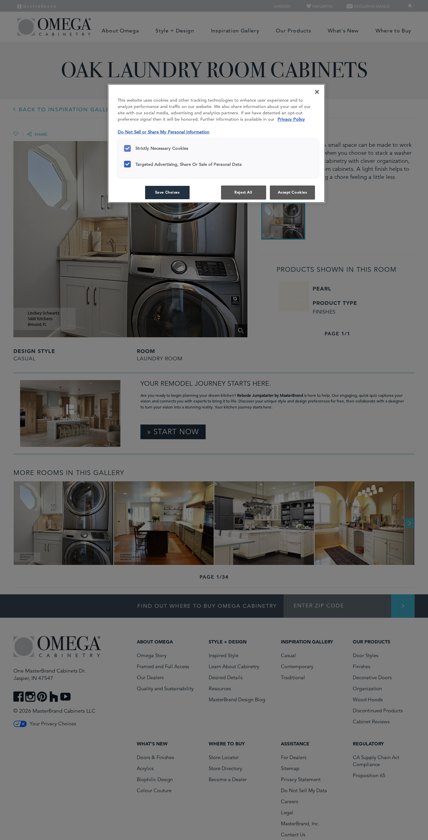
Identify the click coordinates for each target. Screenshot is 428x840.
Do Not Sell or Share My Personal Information (163, 132)
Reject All (243, 192)
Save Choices (167, 192)
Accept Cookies (292, 192)
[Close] (317, 92)
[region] (216, 143)
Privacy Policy (291, 119)
